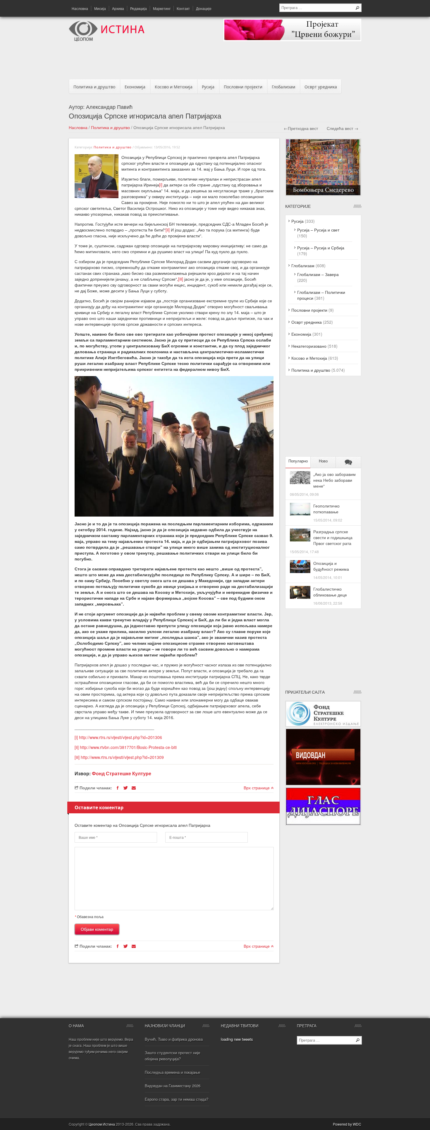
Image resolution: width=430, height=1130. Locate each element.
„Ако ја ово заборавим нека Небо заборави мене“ (334, 480)
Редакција (138, 8)
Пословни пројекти (243, 87)
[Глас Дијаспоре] (323, 824)
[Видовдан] (323, 784)
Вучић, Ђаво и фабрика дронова (174, 1039)
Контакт (183, 8)
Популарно (298, 461)
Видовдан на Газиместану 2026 (172, 1085)
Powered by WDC (347, 1124)
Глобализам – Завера (318, 274)
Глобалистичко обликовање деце (330, 592)
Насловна (80, 8)
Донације (203, 8)
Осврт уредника (321, 87)
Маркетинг (162, 8)
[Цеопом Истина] (107, 40)
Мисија (100, 8)
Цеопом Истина (102, 1124)
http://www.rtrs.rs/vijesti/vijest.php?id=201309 (122, 757)
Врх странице (257, 788)
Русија (208, 87)
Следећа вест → (342, 128)
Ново (323, 461)
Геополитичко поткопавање (326, 509)
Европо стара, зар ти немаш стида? (176, 1099)
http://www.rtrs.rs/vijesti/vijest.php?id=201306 (120, 737)
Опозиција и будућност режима (331, 566)
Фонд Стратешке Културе (121, 773)
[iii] (180, 279)
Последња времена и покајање (172, 1072)
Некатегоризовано (308, 346)
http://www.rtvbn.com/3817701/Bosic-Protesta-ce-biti (128, 747)
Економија (135, 87)
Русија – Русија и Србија (320, 248)
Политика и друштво (94, 87)
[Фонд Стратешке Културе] (323, 725)
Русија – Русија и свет (318, 230)
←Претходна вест (301, 128)
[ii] (168, 230)
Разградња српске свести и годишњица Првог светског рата (332, 537)
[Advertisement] (215, 62)
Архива (118, 8)
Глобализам (283, 87)
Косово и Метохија (173, 87)
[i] (160, 185)
